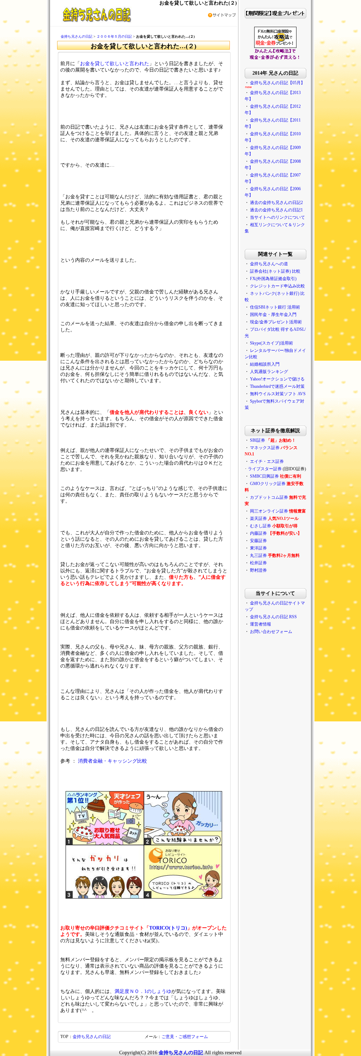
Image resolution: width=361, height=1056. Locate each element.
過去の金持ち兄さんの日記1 (276, 209)
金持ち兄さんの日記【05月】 (277, 82)
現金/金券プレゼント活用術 (276, 321)
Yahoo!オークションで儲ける (277, 379)
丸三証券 (258, 555)
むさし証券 (260, 525)
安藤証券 (258, 540)
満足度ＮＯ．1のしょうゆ (143, 991)
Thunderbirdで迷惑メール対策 (277, 386)
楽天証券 (258, 518)
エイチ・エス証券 (267, 461)
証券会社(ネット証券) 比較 (275, 271)
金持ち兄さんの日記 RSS (273, 616)
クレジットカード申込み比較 (277, 286)
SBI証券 (257, 440)
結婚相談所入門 (265, 364)
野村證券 (258, 570)
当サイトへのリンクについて (277, 217)
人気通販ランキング (269, 371)
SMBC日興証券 (264, 476)
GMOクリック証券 (268, 483)
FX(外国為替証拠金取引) (273, 278)
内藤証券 (258, 533)
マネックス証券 (265, 447)
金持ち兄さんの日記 (76, 36)
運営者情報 (260, 624)
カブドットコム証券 (269, 497)
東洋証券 (258, 548)
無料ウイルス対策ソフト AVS (278, 393)
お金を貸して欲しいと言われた (114, 63)
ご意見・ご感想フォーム (184, 1036)
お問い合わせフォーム (271, 631)
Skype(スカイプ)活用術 (271, 343)
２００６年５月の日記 (114, 36)
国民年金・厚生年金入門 (273, 314)
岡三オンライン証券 (269, 511)
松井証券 (258, 562)
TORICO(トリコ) (168, 928)
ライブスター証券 (265, 468)
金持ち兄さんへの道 (269, 263)
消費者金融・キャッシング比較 (112, 761)
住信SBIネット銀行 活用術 (275, 307)
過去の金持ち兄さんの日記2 (276, 202)
